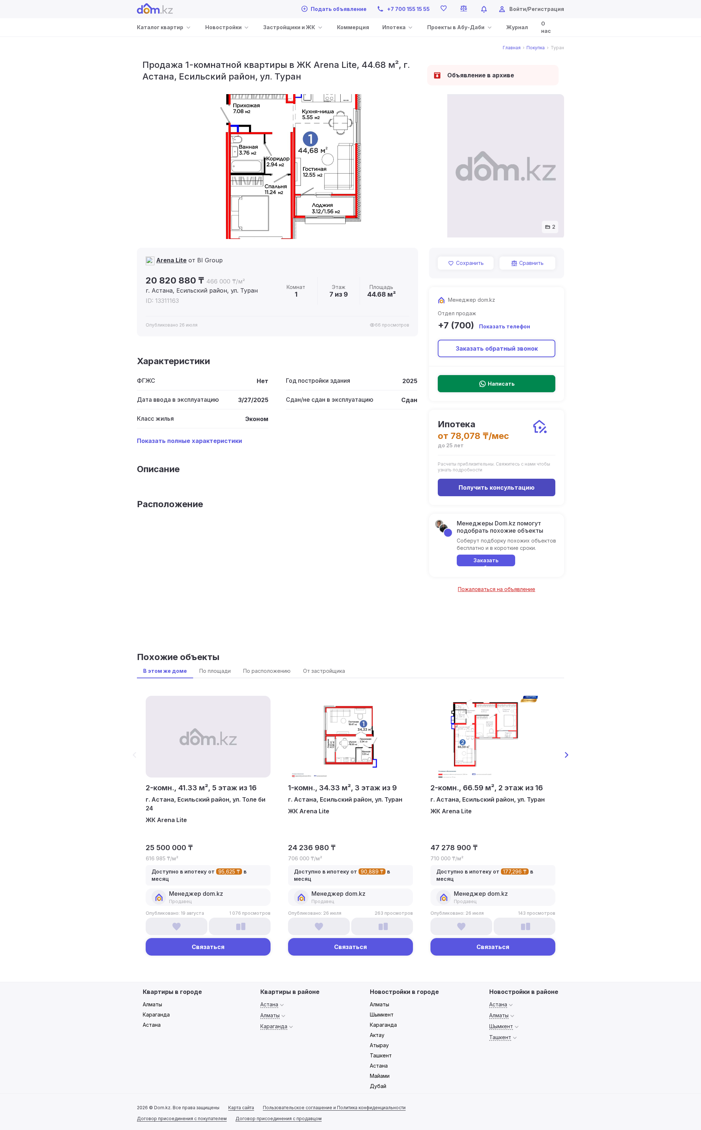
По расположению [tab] (267, 671)
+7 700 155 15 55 (408, 9)
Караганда (156, 1014)
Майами (380, 1076)
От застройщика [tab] (324, 671)
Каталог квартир (160, 27)
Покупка (535, 47)
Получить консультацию (497, 487)
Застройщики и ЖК (289, 27)
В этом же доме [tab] (165, 671)
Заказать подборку (486, 561)
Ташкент (381, 1055)
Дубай (378, 1086)
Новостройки (223, 27)
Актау (377, 1035)
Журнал (517, 27)
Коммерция (353, 27)
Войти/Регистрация (536, 9)
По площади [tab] (215, 671)
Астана (152, 1025)
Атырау (379, 1045)
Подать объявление (339, 9)
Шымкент (382, 1014)
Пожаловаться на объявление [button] (496, 589)
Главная (512, 47)
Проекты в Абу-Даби (455, 27)
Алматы (152, 1004)
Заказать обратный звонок (497, 348)
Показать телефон (504, 326)
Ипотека (394, 27)
